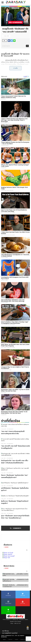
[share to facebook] (9, 40)
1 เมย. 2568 (3, 485)
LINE (8, 611)
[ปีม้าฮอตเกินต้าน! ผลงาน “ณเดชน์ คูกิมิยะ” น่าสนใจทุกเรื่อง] (15, 573)
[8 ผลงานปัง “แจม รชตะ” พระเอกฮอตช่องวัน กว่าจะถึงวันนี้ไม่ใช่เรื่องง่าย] (15, 578)
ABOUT (4, 639)
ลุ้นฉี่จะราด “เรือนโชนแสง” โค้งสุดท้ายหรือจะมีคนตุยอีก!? (14, 502)
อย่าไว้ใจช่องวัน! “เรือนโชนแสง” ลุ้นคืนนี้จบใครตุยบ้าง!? (15, 489)
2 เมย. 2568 (3, 472)
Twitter (22, 595)
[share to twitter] (12, 40)
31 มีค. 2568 (3, 498)
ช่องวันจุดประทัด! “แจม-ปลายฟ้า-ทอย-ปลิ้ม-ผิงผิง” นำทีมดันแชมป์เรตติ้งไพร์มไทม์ (14, 461)
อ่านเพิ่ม (15, 68)
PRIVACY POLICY (24, 639)
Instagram (8, 603)
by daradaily (10, 443)
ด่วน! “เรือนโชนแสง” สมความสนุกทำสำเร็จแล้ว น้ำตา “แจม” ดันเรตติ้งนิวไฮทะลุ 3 (15, 517)
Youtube (22, 603)
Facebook (8, 595)
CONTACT (10, 639)
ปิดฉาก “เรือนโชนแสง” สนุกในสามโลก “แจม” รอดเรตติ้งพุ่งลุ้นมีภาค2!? (14, 476)
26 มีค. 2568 (3, 513)
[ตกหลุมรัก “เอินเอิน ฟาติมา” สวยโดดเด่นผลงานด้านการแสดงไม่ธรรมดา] (15, 584)
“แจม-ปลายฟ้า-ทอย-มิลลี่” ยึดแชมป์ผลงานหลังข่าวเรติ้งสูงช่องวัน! (15, 447)
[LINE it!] (14, 40)
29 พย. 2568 (3, 443)
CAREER (16, 639)
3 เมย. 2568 (3, 458)
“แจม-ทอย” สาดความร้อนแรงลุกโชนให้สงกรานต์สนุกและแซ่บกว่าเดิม (13, 432)
